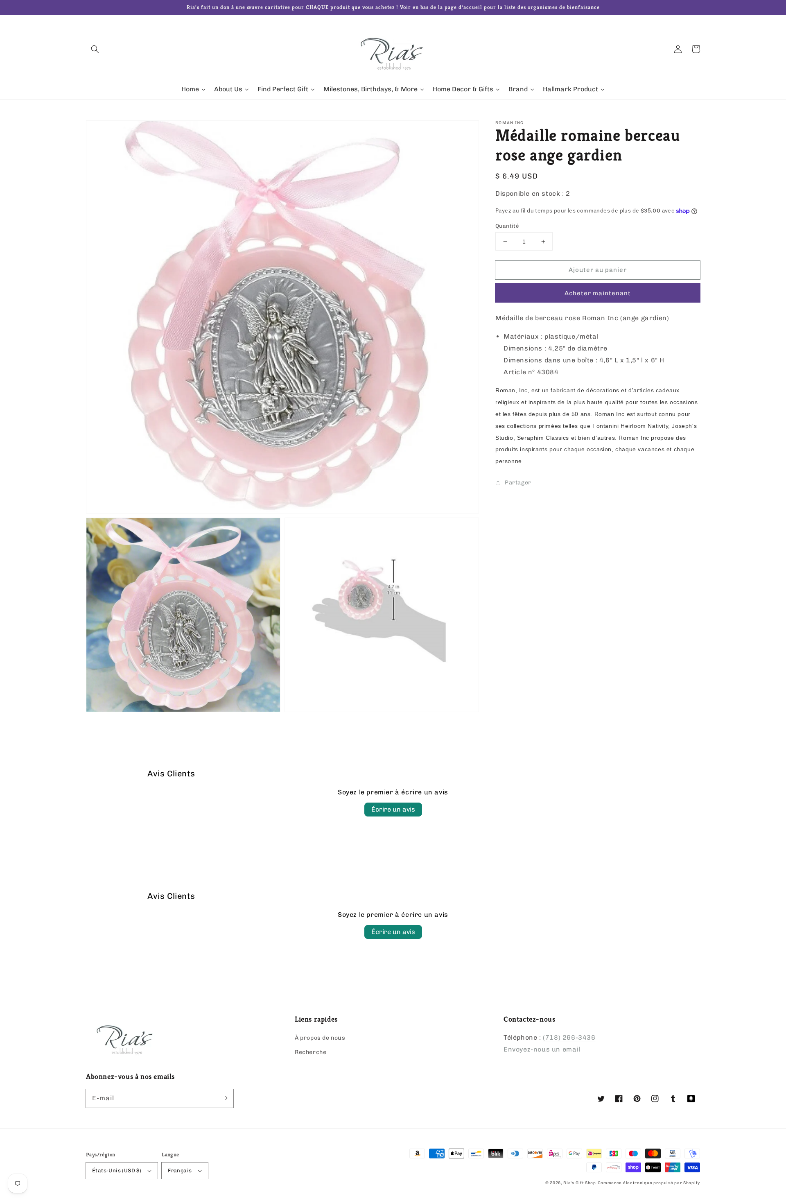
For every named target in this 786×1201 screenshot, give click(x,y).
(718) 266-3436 (569, 1037)
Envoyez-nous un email (542, 1049)
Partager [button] (518, 482)
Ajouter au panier (598, 270)
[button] (95, 49)
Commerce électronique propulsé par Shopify (649, 1183)
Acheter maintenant (598, 293)
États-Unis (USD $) (116, 1170)
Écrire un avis (393, 809)
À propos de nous (320, 1037)
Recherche (310, 1052)
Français (180, 1170)
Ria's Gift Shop (579, 1183)
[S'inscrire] (224, 1098)
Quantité (507, 226)
